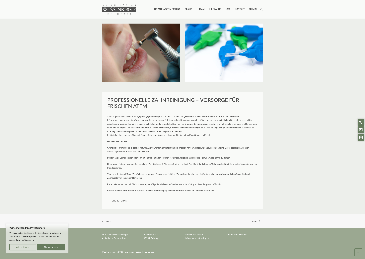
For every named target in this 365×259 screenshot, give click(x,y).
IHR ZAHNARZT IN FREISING (167, 9)
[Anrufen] (361, 122)
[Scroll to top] (358, 252)
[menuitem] (167, 9)
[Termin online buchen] (361, 129)
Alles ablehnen (22, 247)
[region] (37, 238)
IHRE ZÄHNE (215, 9)
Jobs (228, 9)
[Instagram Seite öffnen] (361, 137)
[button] (261, 9)
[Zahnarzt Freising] (119, 5)
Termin (253, 9)
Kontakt (240, 9)
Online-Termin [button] (119, 201)
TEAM (201, 9)
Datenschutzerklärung (145, 252)
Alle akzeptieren (51, 247)
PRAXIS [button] (188, 9)
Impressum (129, 252)
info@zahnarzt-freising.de (197, 238)
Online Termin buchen (237, 235)
